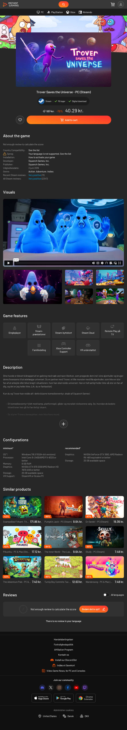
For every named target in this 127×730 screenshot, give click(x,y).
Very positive (35, 175)
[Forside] (11, 4)
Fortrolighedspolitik (63, 644)
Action (31, 171)
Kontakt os (63, 654)
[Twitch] (85, 687)
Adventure (41, 171)
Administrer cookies (64, 710)
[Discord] (42, 687)
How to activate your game (41, 157)
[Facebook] (68, 687)
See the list (33, 150)
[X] (51, 687)
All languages (117, 594)
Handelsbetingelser (63, 639)
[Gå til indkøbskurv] (113, 4)
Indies (50, 171)
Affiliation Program (63, 649)
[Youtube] (76, 687)
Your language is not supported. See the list (49, 153)
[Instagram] (59, 687)
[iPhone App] (41, 698)
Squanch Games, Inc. (38, 160)
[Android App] (64, 698)
